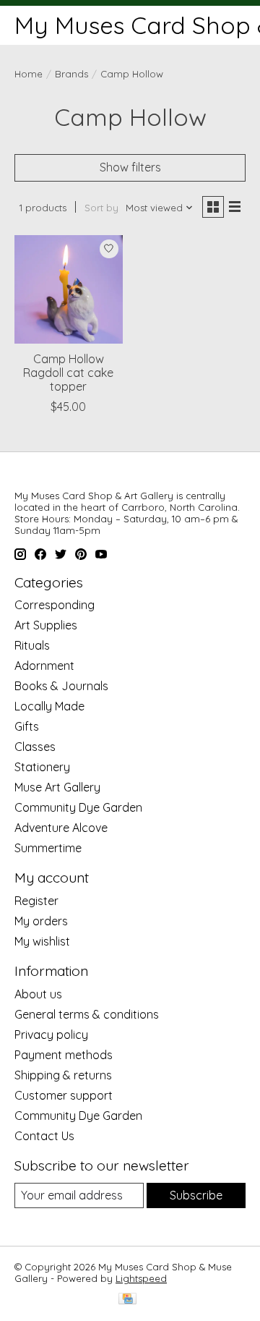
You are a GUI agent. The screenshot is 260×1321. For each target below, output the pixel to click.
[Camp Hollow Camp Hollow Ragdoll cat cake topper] (68, 289)
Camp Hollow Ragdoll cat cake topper (68, 373)
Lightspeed (141, 1278)
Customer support (63, 1095)
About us (38, 994)
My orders (41, 921)
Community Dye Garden (78, 807)
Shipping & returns (63, 1075)
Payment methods (63, 1055)
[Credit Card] (127, 1300)
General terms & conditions (86, 1014)
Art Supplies (45, 625)
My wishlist (42, 941)
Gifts (26, 726)
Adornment (44, 665)
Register (36, 900)
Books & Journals (61, 686)
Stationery (42, 767)
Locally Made (49, 706)
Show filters (130, 167)
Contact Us (44, 1136)
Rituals (32, 645)
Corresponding (54, 605)
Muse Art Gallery (57, 787)
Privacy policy (51, 1034)
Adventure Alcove (61, 827)
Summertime (48, 848)
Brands (71, 74)
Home (28, 74)
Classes (35, 746)
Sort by (101, 207)
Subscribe (196, 1195)
